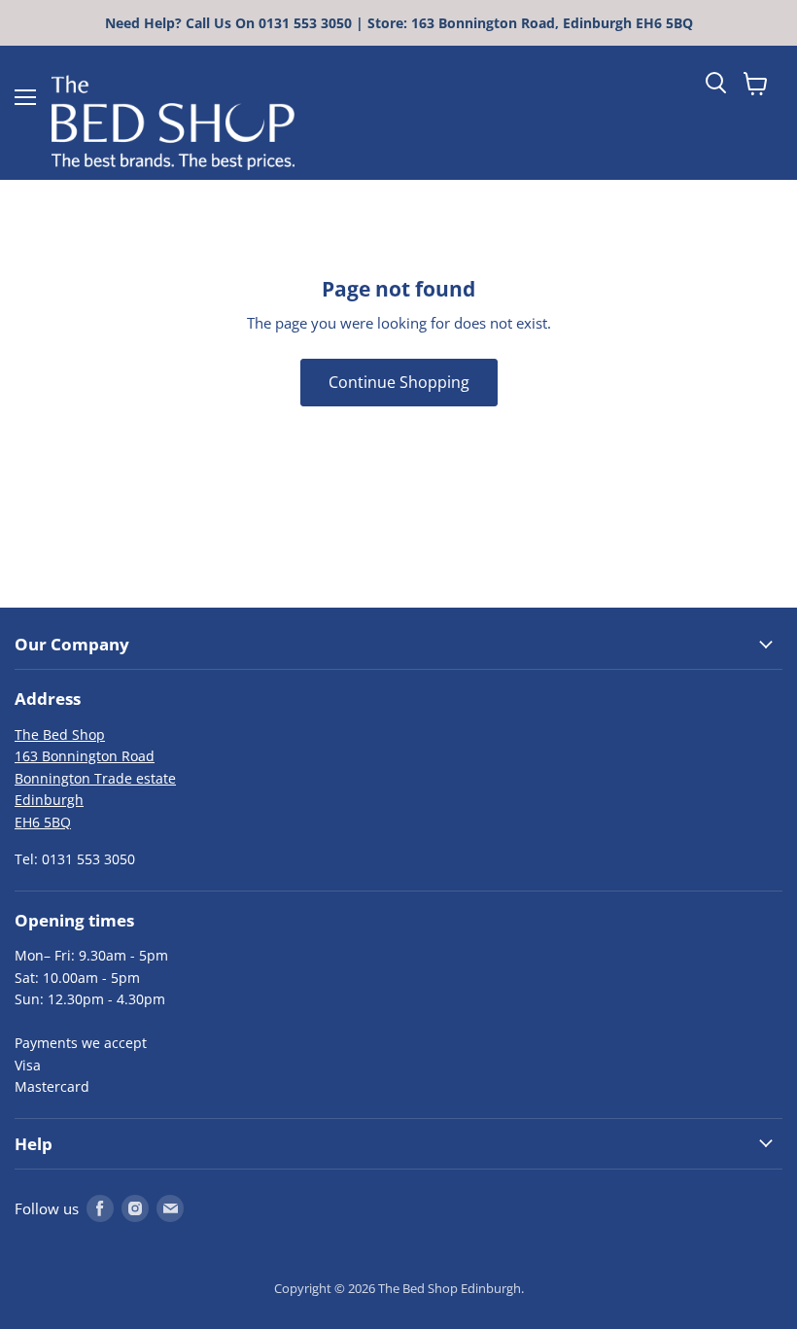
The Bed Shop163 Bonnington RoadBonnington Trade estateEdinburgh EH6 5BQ (95, 778)
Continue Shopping (399, 382)
